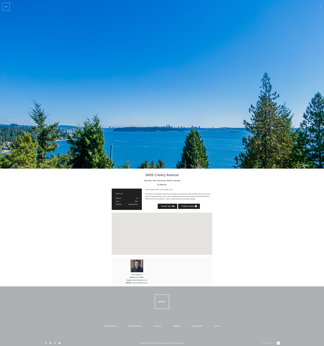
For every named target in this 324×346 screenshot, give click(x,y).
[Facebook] (50, 343)
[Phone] (55, 343)
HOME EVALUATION (197, 326)
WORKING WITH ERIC (110, 326)
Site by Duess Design (176, 343)
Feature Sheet (188, 206)
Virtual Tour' (166, 206)
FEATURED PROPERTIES (134, 326)
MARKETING (176, 326)
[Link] (6, 7)
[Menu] (321, 7)
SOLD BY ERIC (157, 326)
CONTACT (216, 326)
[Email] (59, 343)
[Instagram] (46, 343)
